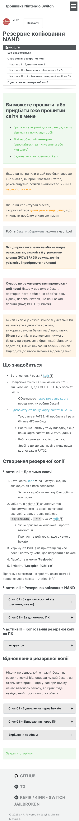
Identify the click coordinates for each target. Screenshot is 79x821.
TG (22, 786)
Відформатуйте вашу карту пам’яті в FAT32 (41, 410)
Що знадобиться (19, 52)
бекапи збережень (30, 231)
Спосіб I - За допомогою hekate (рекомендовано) (31, 601)
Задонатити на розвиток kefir (36, 156)
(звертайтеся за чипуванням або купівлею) (38, 144)
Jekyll (44, 814)
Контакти (33, 23)
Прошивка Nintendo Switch (29, 6)
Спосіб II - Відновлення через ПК (32, 721)
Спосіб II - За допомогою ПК (29, 617)
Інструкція (16, 645)
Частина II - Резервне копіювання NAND (36, 70)
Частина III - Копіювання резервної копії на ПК (40, 76)
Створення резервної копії (26, 58)
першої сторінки (18, 189)
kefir (46, 375)
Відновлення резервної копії (27, 82)
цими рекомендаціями (47, 210)
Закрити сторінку (19, 753)
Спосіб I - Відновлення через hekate (34, 708)
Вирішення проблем (23, 735)
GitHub (27, 776)
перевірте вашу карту (52, 398)
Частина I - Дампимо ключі (27, 64)
